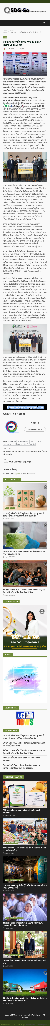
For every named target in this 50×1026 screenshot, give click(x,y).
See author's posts (35, 429)
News (5, 37)
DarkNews (35, 1015)
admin (8, 49)
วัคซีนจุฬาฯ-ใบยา (36, 441)
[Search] (44, 23)
